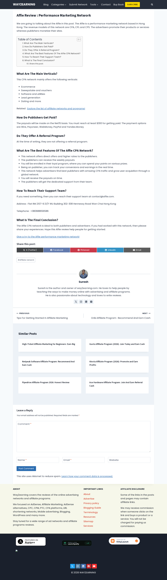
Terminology (91, 512)
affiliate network (26, 260)
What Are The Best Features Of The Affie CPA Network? (52, 53)
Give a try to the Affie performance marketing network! (48, 236)
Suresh (83, 282)
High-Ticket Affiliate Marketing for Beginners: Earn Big (48, 344)
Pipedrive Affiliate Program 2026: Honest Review (45, 382)
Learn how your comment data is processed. (87, 476)
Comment (24, 424)
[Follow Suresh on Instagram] (81, 301)
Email (67, 460)
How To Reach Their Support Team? (43, 56)
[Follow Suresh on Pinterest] (91, 301)
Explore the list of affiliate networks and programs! (56, 108)
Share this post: (36, 63)
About (87, 494)
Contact (106, 4)
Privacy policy (91, 503)
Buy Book (118, 4)
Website (114, 460)
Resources (89, 516)
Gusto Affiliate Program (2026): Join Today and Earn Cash (117, 344)
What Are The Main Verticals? (39, 43)
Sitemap (88, 521)
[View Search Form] (152, 4)
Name (22, 460)
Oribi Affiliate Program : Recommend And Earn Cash (120, 316)
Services (88, 525)
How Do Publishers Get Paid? (38, 46)
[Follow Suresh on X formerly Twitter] (76, 301)
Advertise (89, 498)
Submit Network (78, 4)
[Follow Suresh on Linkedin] (86, 301)
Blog (46, 4)
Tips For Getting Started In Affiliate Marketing (42, 316)
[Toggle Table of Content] (77, 39)
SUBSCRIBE (132, 4)
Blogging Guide (92, 507)
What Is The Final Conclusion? (39, 60)
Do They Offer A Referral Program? (41, 50)
